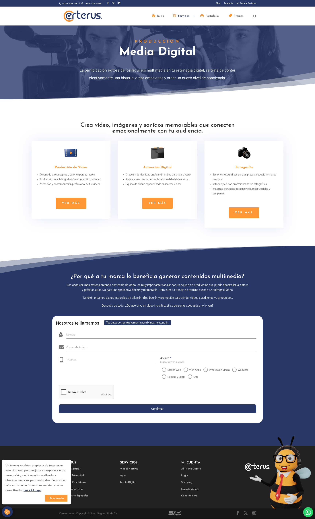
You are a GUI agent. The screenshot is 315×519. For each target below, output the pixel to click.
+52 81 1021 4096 (91, 4)
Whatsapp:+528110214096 (308, 512)
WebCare (243, 369)
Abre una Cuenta (191, 468)
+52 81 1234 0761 (70, 4)
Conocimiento (189, 495)
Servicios (183, 16)
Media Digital (128, 482)
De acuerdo (56, 498)
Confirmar (157, 409)
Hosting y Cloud (176, 376)
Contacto (228, 3)
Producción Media (219, 369)
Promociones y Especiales (73, 495)
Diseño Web (174, 369)
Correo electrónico (76, 347)
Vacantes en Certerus (71, 489)
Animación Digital (157, 167)
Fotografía (244, 167)
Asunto (165, 358)
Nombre (70, 334)
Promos (239, 16)
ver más (71, 203)
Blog (218, 3)
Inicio (160, 16)
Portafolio (212, 16)
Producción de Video (71, 167)
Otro (196, 376)
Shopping (186, 482)
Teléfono (71, 360)
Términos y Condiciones (72, 482)
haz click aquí (32, 490)
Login (184, 475)
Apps (123, 475)
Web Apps (195, 369)
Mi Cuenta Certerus (246, 3)
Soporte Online (190, 489)
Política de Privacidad (71, 475)
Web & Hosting (129, 468)
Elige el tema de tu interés (172, 362)
